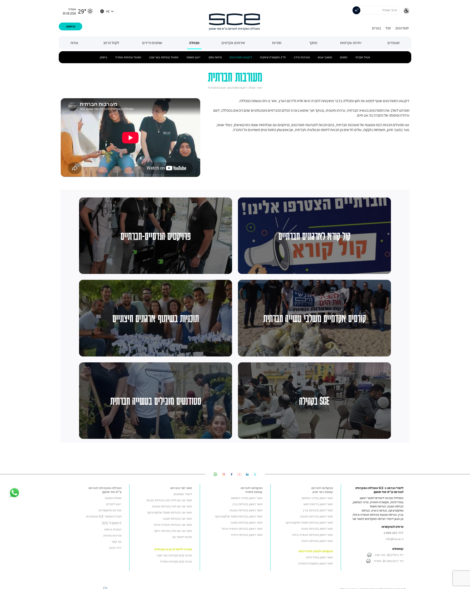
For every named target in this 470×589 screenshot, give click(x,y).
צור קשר (116, 542)
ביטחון (103, 57)
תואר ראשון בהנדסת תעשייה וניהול (312, 535)
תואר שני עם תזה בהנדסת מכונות (172, 506)
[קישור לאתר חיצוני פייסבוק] (232, 474)
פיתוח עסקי (215, 57)
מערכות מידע (302, 57)
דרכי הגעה (115, 548)
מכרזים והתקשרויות (109, 510)
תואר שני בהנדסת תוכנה (177, 518)
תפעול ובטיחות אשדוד (128, 57)
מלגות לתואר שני (182, 537)
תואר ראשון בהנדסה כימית (317, 541)
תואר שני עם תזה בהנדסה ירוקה (173, 531)
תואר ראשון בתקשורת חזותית (315, 563)
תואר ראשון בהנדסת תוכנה (317, 529)
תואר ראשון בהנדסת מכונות (316, 516)
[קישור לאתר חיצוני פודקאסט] (255, 474)
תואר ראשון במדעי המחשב (317, 498)
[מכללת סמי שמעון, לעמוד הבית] (234, 18)
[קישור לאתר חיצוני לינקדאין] (247, 474)
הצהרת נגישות (112, 529)
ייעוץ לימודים (113, 504)
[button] (406, 11)
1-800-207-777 (393, 533)
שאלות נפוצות (113, 498)
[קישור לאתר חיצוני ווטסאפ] (215, 474)
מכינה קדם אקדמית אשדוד (176, 561)
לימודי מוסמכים (183, 494)
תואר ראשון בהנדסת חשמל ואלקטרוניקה (309, 522)
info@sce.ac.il (394, 539)
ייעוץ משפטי (193, 57)
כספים (343, 57)
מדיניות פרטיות (112, 535)
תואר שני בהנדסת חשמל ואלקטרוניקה (169, 512)
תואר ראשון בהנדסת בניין (318, 510)
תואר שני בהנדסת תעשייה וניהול (173, 525)
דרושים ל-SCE (111, 522)
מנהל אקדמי (362, 57)
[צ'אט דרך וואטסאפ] (14, 493)
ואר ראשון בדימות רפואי (317, 504)
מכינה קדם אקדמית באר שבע (174, 555)
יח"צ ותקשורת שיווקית (273, 57)
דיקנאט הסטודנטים (241, 57)
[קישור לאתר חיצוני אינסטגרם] (224, 474)
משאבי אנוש (325, 57)
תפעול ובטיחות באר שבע (163, 57)
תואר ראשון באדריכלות (319, 557)
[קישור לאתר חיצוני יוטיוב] (239, 474)
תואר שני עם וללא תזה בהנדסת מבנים (169, 500)
